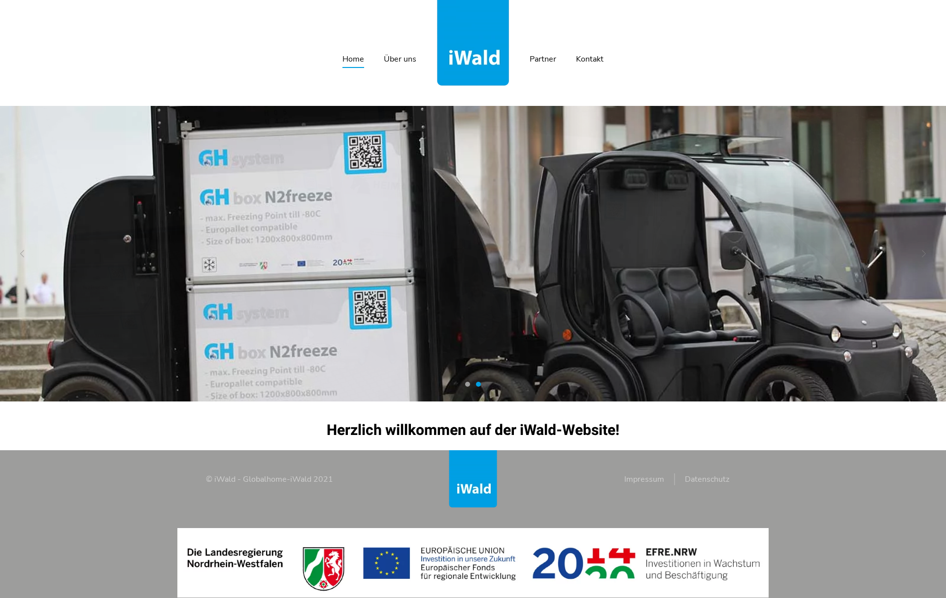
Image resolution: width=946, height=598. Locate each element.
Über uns (400, 59)
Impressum (644, 479)
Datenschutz (707, 479)
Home (353, 59)
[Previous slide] (22, 254)
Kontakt (590, 59)
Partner (543, 59)
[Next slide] (923, 254)
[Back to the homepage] (473, 43)
